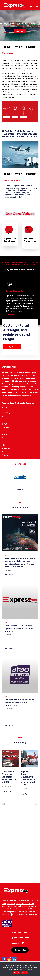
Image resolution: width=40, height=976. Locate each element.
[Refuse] (37, 969)
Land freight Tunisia (8, 909)
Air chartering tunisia (18, 914)
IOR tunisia (17, 906)
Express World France (20, 943)
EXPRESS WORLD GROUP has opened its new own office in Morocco (19, 628)
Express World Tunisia (20, 932)
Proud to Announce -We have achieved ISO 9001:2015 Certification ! (19, 702)
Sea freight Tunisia (31, 914)
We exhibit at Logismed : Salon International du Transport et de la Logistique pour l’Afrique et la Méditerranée (20, 562)
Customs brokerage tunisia (24, 909)
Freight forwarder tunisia (9, 900)
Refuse (24, 973)
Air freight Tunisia (24, 900)
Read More (9, 574)
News (6, 555)
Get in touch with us (20, 950)
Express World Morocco (20, 938)
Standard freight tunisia (9, 912)
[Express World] (15, 5)
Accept (16, 973)
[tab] (14, 315)
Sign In (11, 347)
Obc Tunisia (11, 903)
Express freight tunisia (25, 912)
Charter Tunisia (20, 903)
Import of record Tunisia (29, 906)
